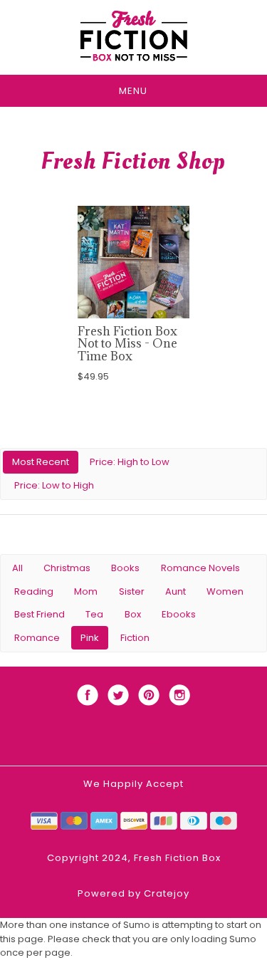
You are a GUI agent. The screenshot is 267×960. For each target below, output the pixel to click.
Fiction (135, 638)
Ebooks (179, 614)
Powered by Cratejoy (133, 893)
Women (225, 591)
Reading (33, 591)
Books (125, 568)
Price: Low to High (54, 485)
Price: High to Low (129, 462)
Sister (132, 591)
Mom (86, 591)
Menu (133, 91)
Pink (89, 638)
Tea (94, 614)
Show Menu (133, 742)
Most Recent (40, 462)
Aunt (175, 591)
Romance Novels (200, 568)
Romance (37, 638)
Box (133, 614)
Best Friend (39, 614)
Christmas (66, 568)
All (17, 568)
